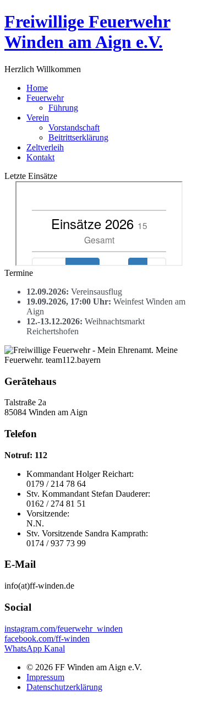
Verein (37, 117)
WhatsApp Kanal (34, 648)
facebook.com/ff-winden (47, 638)
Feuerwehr (45, 97)
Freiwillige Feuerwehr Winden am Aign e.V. (87, 32)
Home (37, 88)
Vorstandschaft (74, 127)
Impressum (45, 677)
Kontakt (40, 157)
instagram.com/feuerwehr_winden (63, 628)
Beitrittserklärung (78, 137)
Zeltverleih (45, 147)
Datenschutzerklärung (64, 687)
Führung (63, 107)
